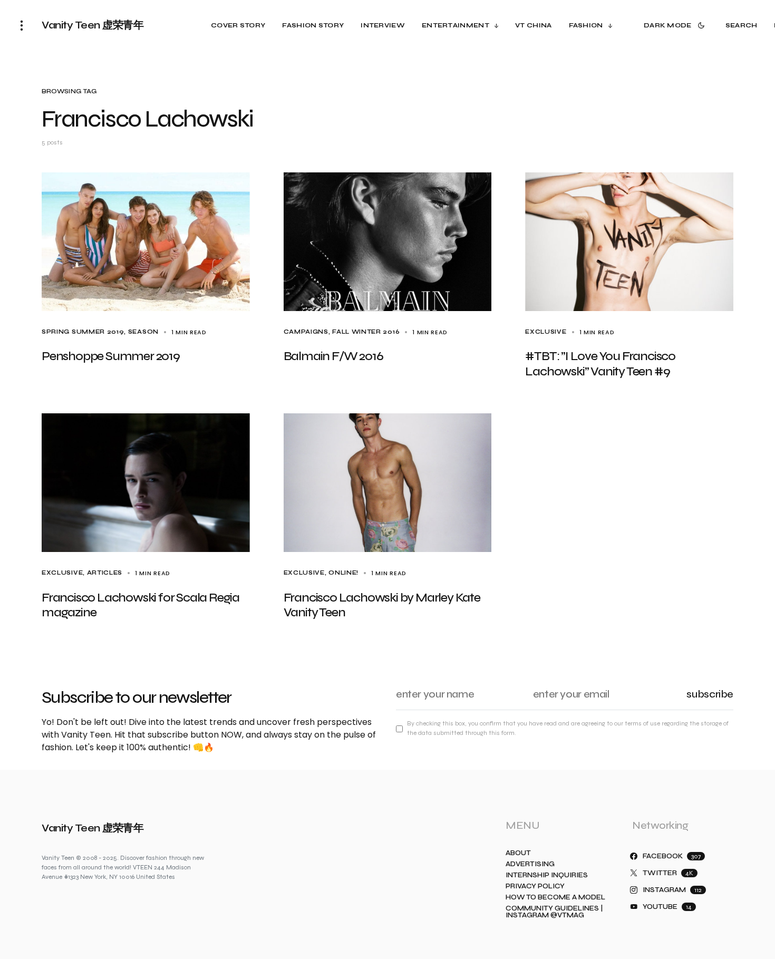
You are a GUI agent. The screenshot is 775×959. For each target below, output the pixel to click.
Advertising (530, 864)
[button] (21, 25)
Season (143, 331)
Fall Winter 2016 (366, 331)
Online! (343, 572)
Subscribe (709, 694)
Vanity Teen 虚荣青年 (92, 25)
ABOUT (518, 853)
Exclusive (545, 331)
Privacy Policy (535, 886)
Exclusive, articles (82, 572)
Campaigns (306, 331)
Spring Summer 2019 (83, 331)
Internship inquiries (547, 875)
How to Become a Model (555, 897)
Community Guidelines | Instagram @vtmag (554, 912)
